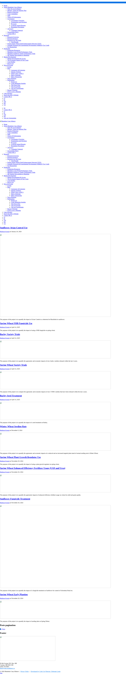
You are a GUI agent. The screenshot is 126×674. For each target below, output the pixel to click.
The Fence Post (15, 85)
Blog (8, 68)
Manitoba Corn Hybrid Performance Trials (19, 52)
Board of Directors (12, 12)
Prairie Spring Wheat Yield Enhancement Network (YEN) (24, 43)
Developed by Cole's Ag (38, 671)
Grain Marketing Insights (18, 83)
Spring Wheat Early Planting (14, 594)
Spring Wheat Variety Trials (13, 365)
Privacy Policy (25, 671)
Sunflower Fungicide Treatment (15, 499)
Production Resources (13, 50)
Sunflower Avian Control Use (13, 227)
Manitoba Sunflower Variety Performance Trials (21, 53)
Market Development (10, 57)
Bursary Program (12, 90)
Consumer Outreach (17, 30)
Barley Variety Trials (10, 334)
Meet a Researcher (16, 77)
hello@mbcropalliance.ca (7, 668)
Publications (10, 80)
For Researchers (12, 47)
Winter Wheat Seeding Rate (13, 426)
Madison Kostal (5, 231)
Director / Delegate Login (52, 671)
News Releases (11, 78)
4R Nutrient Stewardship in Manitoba (18, 55)
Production (7, 48)
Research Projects (12, 38)
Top (1, 673)
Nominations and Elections (19, 22)
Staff (8, 15)
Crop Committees (12, 14)
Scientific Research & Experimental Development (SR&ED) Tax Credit (28, 45)
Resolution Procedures (17, 27)
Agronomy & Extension (18, 70)
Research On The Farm (14, 40)
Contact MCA (11, 34)
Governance (10, 19)
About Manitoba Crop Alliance (13, 7)
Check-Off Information (14, 17)
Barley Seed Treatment (11, 395)
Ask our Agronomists (17, 88)
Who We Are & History (14, 9)
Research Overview (13, 37)
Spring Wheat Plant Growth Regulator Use (20, 457)
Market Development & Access (16, 58)
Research (6, 35)
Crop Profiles (11, 62)
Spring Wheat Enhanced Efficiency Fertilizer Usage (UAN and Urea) (32, 468)
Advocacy (10, 29)
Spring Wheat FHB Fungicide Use (16, 323)
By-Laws (14, 24)
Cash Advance (8, 93)
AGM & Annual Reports (18, 25)
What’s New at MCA (17, 73)
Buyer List (10, 63)
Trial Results (14, 42)
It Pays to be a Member (14, 92)
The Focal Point (15, 87)
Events (9, 67)
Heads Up (14, 82)
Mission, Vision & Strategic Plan (16, 10)
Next (3, 629)
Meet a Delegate (16, 75)
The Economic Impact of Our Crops (17, 60)
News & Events (8, 65)
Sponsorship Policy (13, 32)
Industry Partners (16, 72)
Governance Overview (17, 20)
